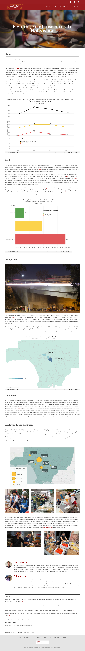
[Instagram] (78, 2)
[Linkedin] (70, 2)
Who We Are (26, 637)
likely (45, 188)
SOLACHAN (74, 6)
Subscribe (64, 637)
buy (76, 90)
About (48, 6)
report (68, 176)
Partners (38, 637)
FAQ (33, 637)
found (75, 178)
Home (20, 637)
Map (54, 6)
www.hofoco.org (47, 527)
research (20, 408)
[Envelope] (74, 2)
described (16, 68)
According (41, 79)
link (22, 601)
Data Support (64, 6)
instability (64, 192)
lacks (39, 169)
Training (44, 637)
